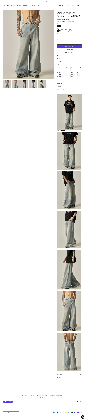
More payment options (69, 49)
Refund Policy (38, 395)
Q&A (23, 395)
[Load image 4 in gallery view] (33, 84)
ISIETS (58, 58)
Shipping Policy (59, 395)
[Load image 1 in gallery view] (7, 84)
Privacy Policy (31, 395)
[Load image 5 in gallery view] (42, 84)
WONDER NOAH (8, 417)
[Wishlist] (78, 5)
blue (59, 25)
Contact (26, 395)
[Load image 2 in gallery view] (16, 84)
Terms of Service (51, 395)
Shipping (64, 21)
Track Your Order (42, 397)
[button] (13, 5)
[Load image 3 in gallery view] (24, 84)
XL (69, 30)
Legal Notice (44, 395)
